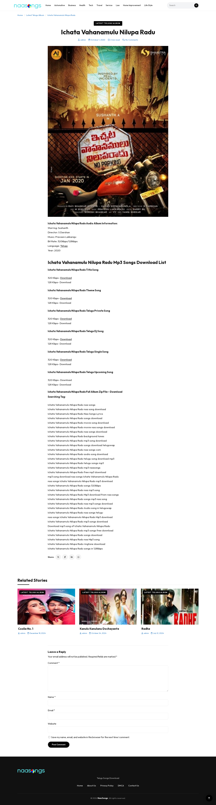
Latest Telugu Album (35, 15)
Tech (91, 5)
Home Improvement (132, 5)
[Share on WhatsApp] (78, 557)
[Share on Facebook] (65, 557)
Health (82, 5)
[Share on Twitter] (58, 557)
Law (118, 5)
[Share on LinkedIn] (71, 557)
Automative (59, 5)
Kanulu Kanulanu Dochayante (99, 628)
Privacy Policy (106, 785)
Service (109, 5)
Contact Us (133, 785)
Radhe (146, 628)
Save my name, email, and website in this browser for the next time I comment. (90, 737)
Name (52, 696)
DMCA (121, 785)
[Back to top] (209, 798)
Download (66, 277)
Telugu (64, 245)
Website (52, 723)
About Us (91, 785)
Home (48, 5)
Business (72, 5)
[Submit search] (196, 5)
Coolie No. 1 (25, 628)
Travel (99, 5)
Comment (54, 662)
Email (51, 710)
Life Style (148, 5)
